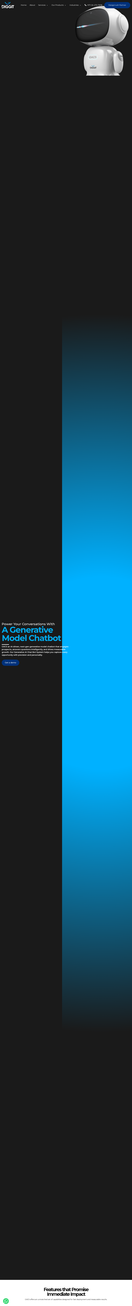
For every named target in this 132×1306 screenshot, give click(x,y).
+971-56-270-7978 (94, 5)
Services (42, 5)
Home (24, 5)
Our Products (58, 5)
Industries (74, 5)
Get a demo (10, 663)
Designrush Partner (117, 5)
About (32, 5)
